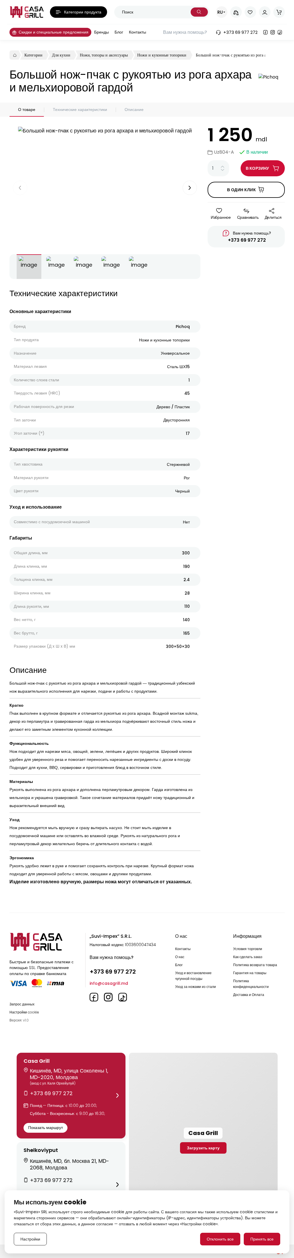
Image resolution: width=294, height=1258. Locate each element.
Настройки (30, 1239)
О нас (179, 956)
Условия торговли (247, 948)
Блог (179, 964)
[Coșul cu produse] (279, 12)
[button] (71, 1095)
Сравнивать (248, 217)
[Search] (199, 12)
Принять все (262, 1239)
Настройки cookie (24, 1012)
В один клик (241, 190)
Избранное (221, 217)
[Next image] (190, 188)
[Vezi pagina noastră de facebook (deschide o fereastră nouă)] (265, 32)
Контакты (183, 948)
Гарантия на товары (249, 972)
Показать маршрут (45, 1127)
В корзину (257, 168)
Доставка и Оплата (248, 994)
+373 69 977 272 (247, 240)
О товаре (26, 109)
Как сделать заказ (247, 956)
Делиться (273, 217)
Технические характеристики (80, 109)
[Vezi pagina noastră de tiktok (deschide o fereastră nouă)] (280, 32)
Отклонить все (220, 1239)
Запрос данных (21, 1004)
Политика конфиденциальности (251, 983)
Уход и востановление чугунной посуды (193, 975)
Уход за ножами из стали (195, 986)
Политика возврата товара (255, 964)
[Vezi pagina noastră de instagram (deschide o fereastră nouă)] (272, 32)
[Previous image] (20, 188)
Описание (134, 109)
